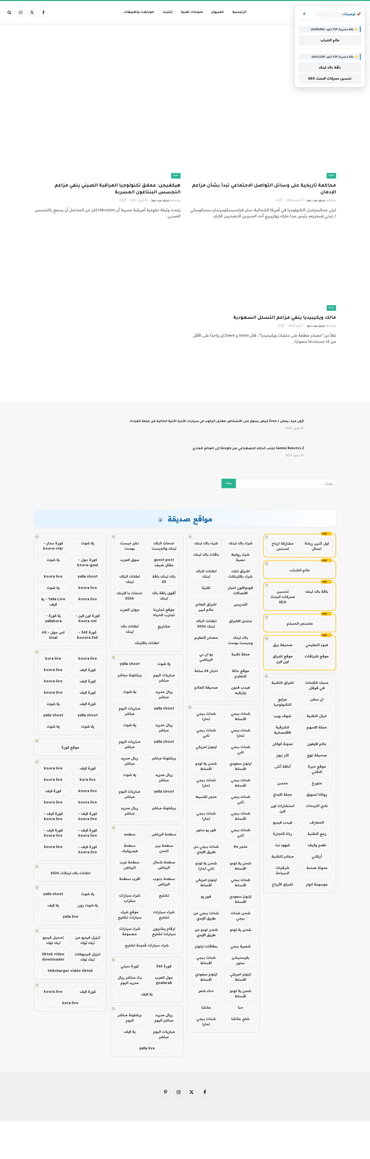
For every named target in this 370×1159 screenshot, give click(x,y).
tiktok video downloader (53, 957)
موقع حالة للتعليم (240, 673)
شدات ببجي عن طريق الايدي (206, 849)
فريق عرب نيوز (316, 200)
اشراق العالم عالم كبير (206, 607)
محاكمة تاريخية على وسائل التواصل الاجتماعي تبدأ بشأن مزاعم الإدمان (264, 189)
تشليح (164, 895)
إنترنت (167, 12)
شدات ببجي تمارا (206, 716)
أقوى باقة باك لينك (164, 596)
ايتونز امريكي (206, 747)
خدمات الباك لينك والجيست (164, 546)
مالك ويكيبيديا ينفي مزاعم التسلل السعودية (284, 318)
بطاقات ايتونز (206, 946)
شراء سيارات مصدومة (129, 931)
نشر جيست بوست (129, 546)
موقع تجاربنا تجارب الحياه (164, 612)
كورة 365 (163, 966)
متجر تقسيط (206, 796)
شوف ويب (282, 716)
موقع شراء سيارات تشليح (129, 915)
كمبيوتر (217, 12)
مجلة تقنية (240, 654)
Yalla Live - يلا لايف (53, 602)
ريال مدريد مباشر (164, 694)
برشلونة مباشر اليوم (130, 1018)
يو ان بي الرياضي (206, 657)
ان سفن (316, 699)
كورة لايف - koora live (87, 816)
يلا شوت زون (87, 905)
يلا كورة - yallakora (53, 618)
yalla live (147, 1048)
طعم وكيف (317, 845)
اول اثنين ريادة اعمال (317, 546)
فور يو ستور (206, 830)
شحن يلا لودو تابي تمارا (206, 866)
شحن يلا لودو (240, 929)
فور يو (206, 896)
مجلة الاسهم (317, 727)
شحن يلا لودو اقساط (206, 766)
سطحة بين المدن (164, 848)
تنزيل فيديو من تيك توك (87, 940)
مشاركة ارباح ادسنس (282, 546)
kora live (53, 658)
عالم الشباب (299, 570)
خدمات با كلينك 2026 (129, 596)
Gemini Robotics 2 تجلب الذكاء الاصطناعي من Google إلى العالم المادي (248, 448)
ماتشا (206, 1007)
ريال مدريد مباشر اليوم (163, 1018)
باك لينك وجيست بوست (240, 640)
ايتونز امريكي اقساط (206, 882)
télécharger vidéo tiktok (70, 970)
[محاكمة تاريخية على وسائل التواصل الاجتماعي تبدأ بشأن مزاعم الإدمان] (263, 137)
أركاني (317, 856)
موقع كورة (70, 747)
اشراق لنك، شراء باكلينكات (240, 574)
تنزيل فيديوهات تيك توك (87, 957)
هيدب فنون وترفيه (240, 690)
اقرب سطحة (129, 878)
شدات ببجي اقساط (240, 716)
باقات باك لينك (206, 554)
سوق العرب (129, 559)
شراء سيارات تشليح (163, 915)
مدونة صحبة (316, 867)
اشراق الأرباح (282, 884)
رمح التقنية (316, 833)
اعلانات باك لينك (130, 629)
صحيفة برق (282, 645)
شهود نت (282, 845)
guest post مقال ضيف (164, 562)
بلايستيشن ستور (240, 960)
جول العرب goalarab (164, 980)
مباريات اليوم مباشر (164, 678)
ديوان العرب (129, 609)
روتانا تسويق (316, 794)
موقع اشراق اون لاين (283, 659)
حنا (240, 1007)
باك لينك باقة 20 (163, 579)
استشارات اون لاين (282, 808)
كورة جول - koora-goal (87, 562)
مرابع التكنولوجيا (282, 702)
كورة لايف (88, 670)
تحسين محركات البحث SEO (282, 596)
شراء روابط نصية (240, 557)
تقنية (331, 175)
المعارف (317, 822)
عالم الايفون (316, 744)
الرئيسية (239, 12)
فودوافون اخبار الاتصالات (240, 590)
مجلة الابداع (282, 794)
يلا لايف (147, 994)
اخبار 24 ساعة (206, 671)
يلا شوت (163, 663)
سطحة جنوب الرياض (164, 881)
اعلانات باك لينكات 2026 (70, 873)
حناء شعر (206, 991)
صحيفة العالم (206, 687)
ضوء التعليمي (316, 645)
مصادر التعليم (206, 637)
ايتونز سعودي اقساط (240, 766)
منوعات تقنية (192, 12)
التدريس (240, 604)
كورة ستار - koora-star (53, 546)
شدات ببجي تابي (206, 733)
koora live (53, 576)
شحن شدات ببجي (240, 916)
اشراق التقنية (282, 682)
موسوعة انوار (317, 884)
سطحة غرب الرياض (129, 865)
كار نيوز (282, 755)
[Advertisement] (185, 43)
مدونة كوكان (282, 744)
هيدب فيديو (282, 822)
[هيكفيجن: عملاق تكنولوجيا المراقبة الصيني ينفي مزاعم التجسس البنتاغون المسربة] (107, 137)
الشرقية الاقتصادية (282, 730)
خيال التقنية (317, 716)
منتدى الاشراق (240, 621)
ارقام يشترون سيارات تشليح (164, 931)
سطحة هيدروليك (130, 848)
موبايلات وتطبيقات (139, 12)
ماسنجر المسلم (300, 623)
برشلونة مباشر (130, 675)
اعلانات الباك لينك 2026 (206, 623)
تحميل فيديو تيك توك (53, 940)
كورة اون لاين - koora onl (87, 618)
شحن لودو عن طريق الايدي (206, 932)
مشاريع (164, 626)
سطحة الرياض (164, 834)
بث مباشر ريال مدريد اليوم (130, 980)
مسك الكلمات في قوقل (316, 685)
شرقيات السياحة (282, 870)
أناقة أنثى (282, 766)
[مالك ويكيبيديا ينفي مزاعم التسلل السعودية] (263, 269)
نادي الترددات (317, 805)
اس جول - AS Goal (53, 635)
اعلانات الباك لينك (206, 574)
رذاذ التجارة (282, 833)
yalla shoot (130, 663)
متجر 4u (240, 846)
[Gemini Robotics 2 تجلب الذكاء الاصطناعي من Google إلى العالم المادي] (322, 455)
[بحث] (10, 12)
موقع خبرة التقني (317, 769)
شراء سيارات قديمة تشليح (147, 945)
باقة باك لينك (316, 591)
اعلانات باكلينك (147, 643)
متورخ (317, 783)
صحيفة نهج (317, 755)
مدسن (282, 783)
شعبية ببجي (240, 946)
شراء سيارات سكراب (129, 898)
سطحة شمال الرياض (164, 865)
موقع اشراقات (317, 656)
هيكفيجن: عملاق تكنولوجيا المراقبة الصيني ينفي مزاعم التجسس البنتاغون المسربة (117, 189)
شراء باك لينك (240, 543)
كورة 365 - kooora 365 (87, 635)
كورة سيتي (130, 966)
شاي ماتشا (240, 1018)
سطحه (129, 834)
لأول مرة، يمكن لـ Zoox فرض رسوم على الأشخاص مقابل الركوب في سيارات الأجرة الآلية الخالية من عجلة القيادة (217, 421)
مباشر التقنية (282, 856)
